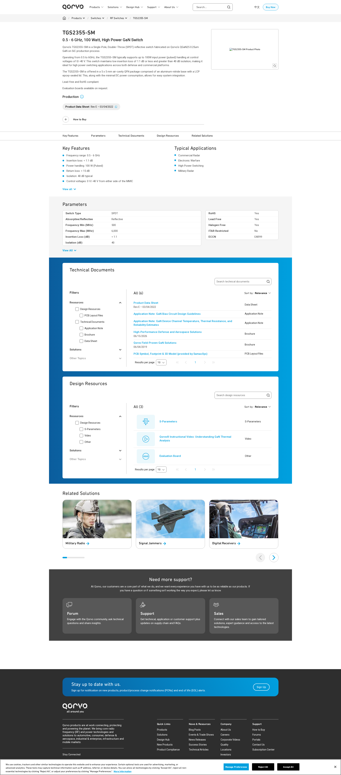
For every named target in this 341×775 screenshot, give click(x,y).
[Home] (64, 18)
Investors (226, 754)
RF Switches (117, 18)
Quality (224, 744)
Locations (226, 749)
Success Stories (198, 744)
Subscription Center (263, 749)
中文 (257, 7)
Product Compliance (168, 749)
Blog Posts (195, 729)
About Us (226, 729)
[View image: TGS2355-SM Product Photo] (245, 49)
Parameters (98, 135)
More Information (122, 771)
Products (77, 18)
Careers (225, 734)
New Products (165, 744)
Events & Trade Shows (201, 734)
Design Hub (163, 739)
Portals (256, 739)
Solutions (162, 734)
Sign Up (261, 687)
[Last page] (213, 362)
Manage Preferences (236, 766)
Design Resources (168, 135)
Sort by (255, 293)
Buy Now (270, 7)
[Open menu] (83, 18)
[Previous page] (186, 362)
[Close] (335, 767)
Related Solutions (202, 135)
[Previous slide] (260, 557)
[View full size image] (274, 65)
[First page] (177, 362)
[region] (170, 767)
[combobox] (213, 7)
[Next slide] (273, 557)
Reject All (263, 766)
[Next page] (205, 362)
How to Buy (79, 119)
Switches (96, 18)
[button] (83, 96)
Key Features (70, 135)
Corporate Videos (230, 739)
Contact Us (258, 744)
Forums (256, 734)
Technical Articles (199, 749)
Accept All (288, 766)
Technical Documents (131, 135)
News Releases (197, 739)
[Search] (268, 281)
